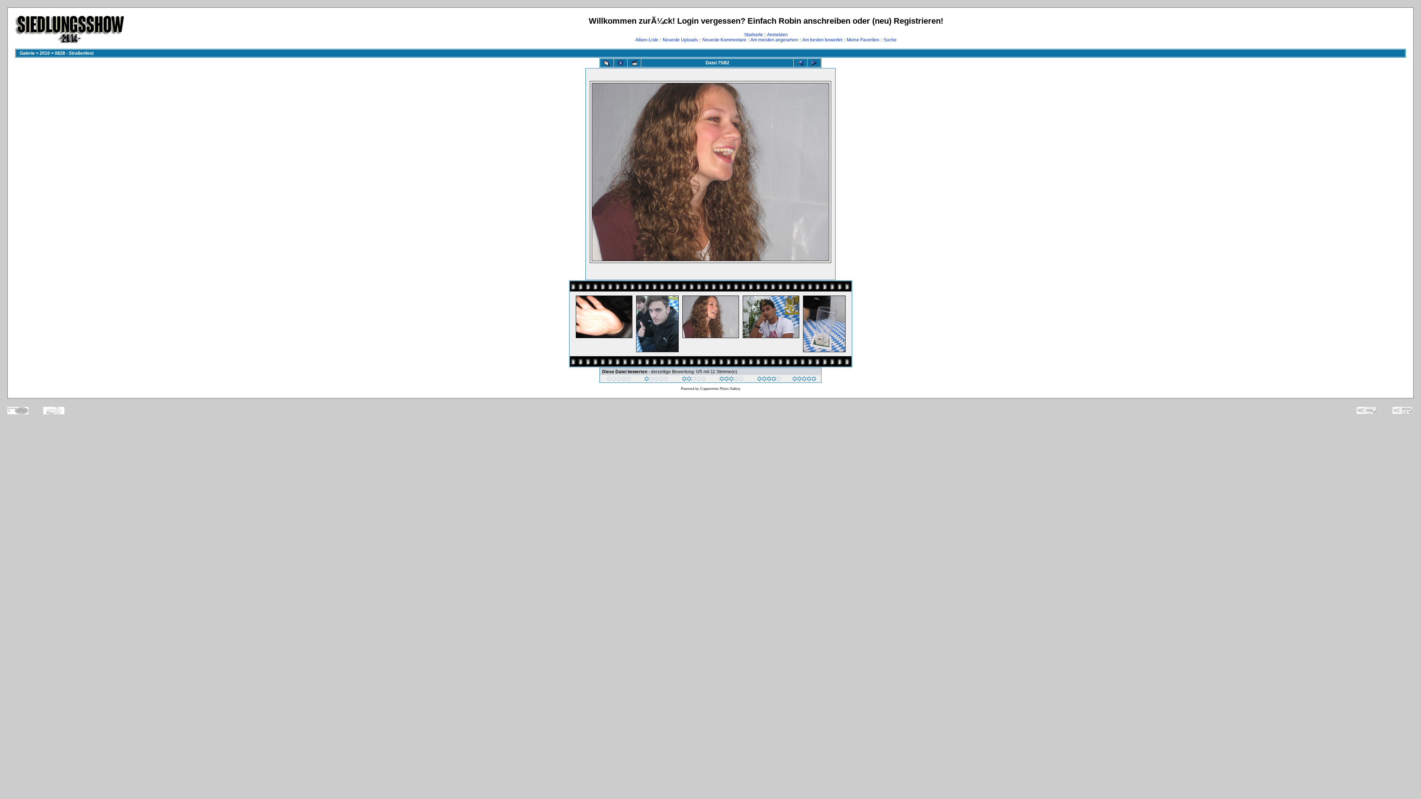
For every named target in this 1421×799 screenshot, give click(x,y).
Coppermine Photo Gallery (720, 389)
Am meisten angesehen (774, 40)
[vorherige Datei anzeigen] (800, 63)
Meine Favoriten (863, 40)
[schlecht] (656, 379)
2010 (45, 53)
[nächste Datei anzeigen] (814, 63)
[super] (804, 379)
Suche (890, 40)
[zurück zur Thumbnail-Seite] (607, 63)
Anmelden (777, 34)
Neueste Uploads (680, 40)
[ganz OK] (694, 379)
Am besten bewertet (822, 40)
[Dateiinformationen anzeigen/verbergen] (620, 63)
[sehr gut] (769, 379)
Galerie (27, 53)
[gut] (731, 379)
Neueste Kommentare (724, 40)
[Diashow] (634, 63)
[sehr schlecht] (619, 379)
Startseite (753, 34)
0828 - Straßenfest (74, 53)
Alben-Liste (646, 40)
